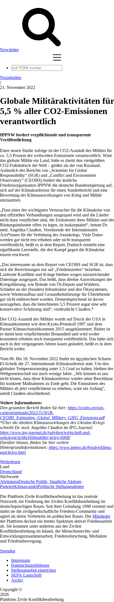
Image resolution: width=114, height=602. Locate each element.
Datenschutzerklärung (30, 565)
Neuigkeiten (10, 77)
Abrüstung (9, 481)
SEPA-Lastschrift (26, 575)
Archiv (17, 580)
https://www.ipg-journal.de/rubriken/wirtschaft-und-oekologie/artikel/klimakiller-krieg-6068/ (45, 435)
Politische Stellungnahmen (61, 486)
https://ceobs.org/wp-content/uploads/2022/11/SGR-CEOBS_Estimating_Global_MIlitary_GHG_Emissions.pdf (52, 412)
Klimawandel (26, 486)
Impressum (20, 560)
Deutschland (11, 471)
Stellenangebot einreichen (33, 570)
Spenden (7, 551)
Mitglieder (101, 516)
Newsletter (9, 49)
